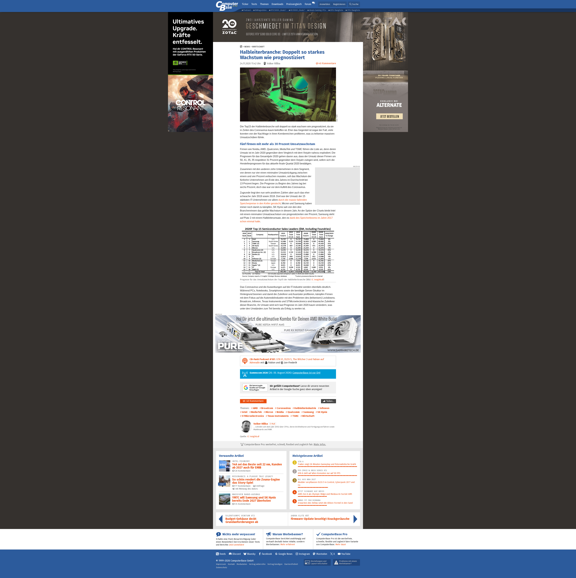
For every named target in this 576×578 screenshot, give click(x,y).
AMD (255, 408)
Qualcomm (294, 412)
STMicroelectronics (253, 416)
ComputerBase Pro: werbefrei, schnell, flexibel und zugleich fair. (285, 444)
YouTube (345, 554)
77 (242, 486)
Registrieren (339, 4)
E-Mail (272, 424)
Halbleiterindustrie (305, 408)
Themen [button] (264, 4)
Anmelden (325, 4)
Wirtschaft (258, 46)
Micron (269, 412)
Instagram (304, 554)
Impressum (221, 564)
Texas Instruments (278, 416)
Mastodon (321, 554)
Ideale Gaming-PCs (317, 10)
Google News (285, 554)
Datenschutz (221, 567)
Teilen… (330, 401)
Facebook (267, 554)
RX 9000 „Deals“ (297, 10)
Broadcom (267, 408)
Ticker (245, 4)
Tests (254, 4)
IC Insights (316, 279)
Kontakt (231, 564)
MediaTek (256, 412)
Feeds (222, 554)
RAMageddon (261, 10)
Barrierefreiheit (291, 564)
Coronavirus (284, 408)
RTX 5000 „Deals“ (278, 10)
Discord (236, 554)
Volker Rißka (261, 423)
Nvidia (280, 412)
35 (242, 504)
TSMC (295, 416)
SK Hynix (322, 412)
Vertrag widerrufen (257, 564)
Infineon (324, 408)
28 (242, 471)
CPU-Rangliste (353, 10)
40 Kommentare (254, 401)
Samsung (308, 412)
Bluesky (251, 554)
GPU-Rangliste (336, 10)
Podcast (247, 10)
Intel (244, 412)
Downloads (277, 4)
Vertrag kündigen (274, 564)
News (247, 46)
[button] (354, 4)
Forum (308, 4)
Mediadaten (242, 564)
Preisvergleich (294, 4)
